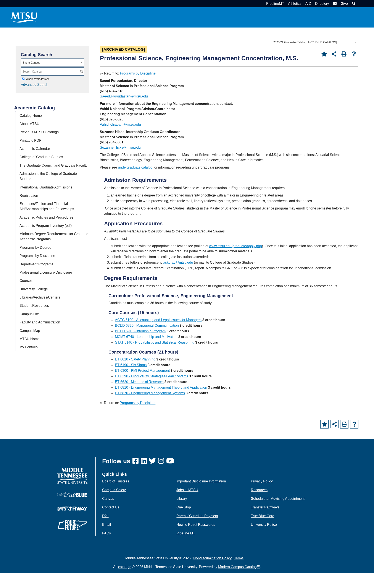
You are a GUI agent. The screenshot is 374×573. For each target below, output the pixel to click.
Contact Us (110, 507)
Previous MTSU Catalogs (39, 132)
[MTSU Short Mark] (24, 17)
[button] (353, 3)
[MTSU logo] (72, 475)
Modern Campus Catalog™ (239, 567)
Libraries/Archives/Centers (39, 297)
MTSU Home (29, 339)
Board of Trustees (115, 481)
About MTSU (29, 124)
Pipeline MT (185, 533)
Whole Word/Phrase (38, 79)
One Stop (183, 507)
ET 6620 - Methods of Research (139, 382)
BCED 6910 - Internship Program (140, 331)
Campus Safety (114, 490)
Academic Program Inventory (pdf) (45, 225)
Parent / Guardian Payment (197, 516)
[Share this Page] (334, 54)
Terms (238, 558)
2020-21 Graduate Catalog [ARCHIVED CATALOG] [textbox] (305, 42)
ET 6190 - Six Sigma (131, 365)
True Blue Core (262, 516)
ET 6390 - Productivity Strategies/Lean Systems (151, 376)
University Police (264, 524)
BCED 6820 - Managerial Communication (147, 325)
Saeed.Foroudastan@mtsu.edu (124, 96)
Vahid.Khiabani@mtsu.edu (120, 124)
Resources (259, 490)
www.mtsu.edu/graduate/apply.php (235, 246)
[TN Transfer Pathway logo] (72, 508)
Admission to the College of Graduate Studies (48, 176)
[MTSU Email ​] (334, 3)
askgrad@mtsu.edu (178, 262)
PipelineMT (275, 3)
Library (181, 498)
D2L (105, 516)
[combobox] (315, 42)
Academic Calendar (34, 149)
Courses (25, 280)
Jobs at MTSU (187, 490)
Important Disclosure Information (201, 481)
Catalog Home (30, 115)
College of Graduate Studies (41, 157)
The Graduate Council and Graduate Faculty (53, 165)
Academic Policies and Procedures (46, 217)
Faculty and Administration (39, 322)
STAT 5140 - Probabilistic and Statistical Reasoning (154, 342)
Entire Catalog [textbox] (31, 62)
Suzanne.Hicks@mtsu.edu (120, 147)
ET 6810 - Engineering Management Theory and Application (161, 387)
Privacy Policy (262, 481)
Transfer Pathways (265, 507)
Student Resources (34, 305)
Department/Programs (36, 264)
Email (106, 524)
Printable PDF (30, 140)
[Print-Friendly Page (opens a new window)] (344, 54)
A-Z (308, 3)
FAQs (106, 533)
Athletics (294, 3)
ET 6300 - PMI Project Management (142, 370)
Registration (28, 195)
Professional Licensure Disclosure (45, 272)
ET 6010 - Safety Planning (135, 359)
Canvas (108, 498)
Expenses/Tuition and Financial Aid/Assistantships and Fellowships (46, 206)
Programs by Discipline (37, 256)
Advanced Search (34, 84)
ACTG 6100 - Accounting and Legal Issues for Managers (158, 320)
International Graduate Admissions (45, 187)
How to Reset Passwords (195, 524)
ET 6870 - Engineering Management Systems (150, 393)
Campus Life (29, 314)
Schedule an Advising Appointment (278, 498)
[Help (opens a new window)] (354, 54)
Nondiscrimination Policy (212, 558)
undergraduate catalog (135, 167)
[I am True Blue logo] (72, 494)
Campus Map (29, 331)
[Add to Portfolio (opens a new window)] (324, 54)
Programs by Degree (35, 247)
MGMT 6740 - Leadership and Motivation (146, 337)
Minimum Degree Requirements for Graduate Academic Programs (53, 236)
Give (344, 3)
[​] (136, 461)
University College (33, 289)
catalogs (124, 567)
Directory (322, 3)
